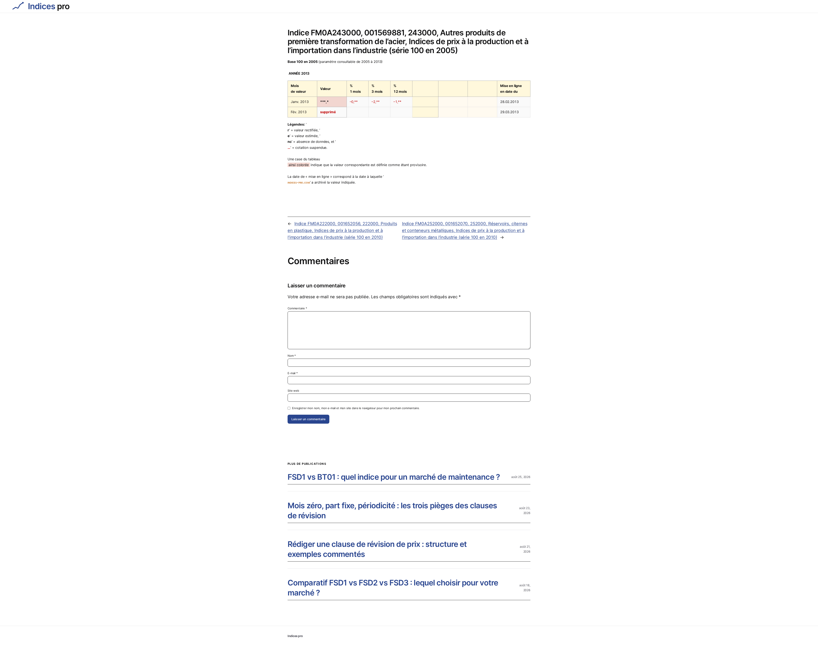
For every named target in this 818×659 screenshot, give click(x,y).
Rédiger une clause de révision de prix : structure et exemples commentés (377, 549)
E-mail (293, 373)
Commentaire (297, 308)
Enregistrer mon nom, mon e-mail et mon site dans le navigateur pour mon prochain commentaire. (356, 408)
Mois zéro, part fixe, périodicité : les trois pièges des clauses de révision (392, 510)
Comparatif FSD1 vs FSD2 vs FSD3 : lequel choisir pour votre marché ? (393, 587)
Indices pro (295, 636)
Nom (292, 355)
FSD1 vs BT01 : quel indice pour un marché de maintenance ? (394, 477)
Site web (293, 390)
